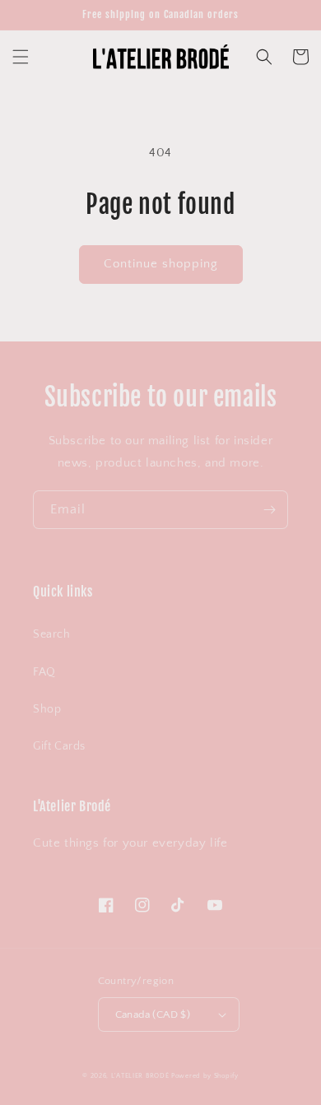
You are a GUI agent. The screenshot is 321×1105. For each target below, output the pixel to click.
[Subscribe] (269, 509)
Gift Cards (59, 746)
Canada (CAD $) (153, 1014)
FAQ (44, 672)
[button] (20, 57)
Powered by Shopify (205, 1075)
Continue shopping (161, 264)
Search (52, 634)
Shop (47, 709)
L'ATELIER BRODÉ (140, 1075)
